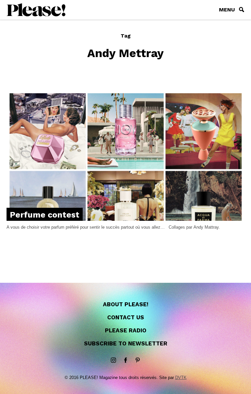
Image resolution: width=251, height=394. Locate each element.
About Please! (125, 304)
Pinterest (138, 360)
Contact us (125, 317)
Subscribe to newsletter (125, 343)
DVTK (181, 377)
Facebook (125, 360)
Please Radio (125, 330)
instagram (113, 360)
